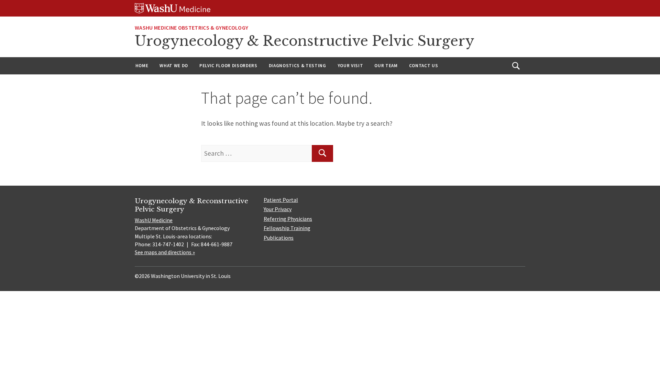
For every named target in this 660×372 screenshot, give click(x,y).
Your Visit (350, 66)
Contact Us (423, 66)
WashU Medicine (154, 220)
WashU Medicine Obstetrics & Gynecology (191, 27)
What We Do (174, 66)
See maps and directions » (165, 252)
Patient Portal (281, 199)
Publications (279, 237)
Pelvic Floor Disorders (228, 66)
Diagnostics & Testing (297, 66)
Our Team (385, 66)
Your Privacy (278, 209)
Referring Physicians (288, 218)
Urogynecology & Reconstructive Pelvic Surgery (304, 41)
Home (141, 66)
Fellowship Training (287, 228)
